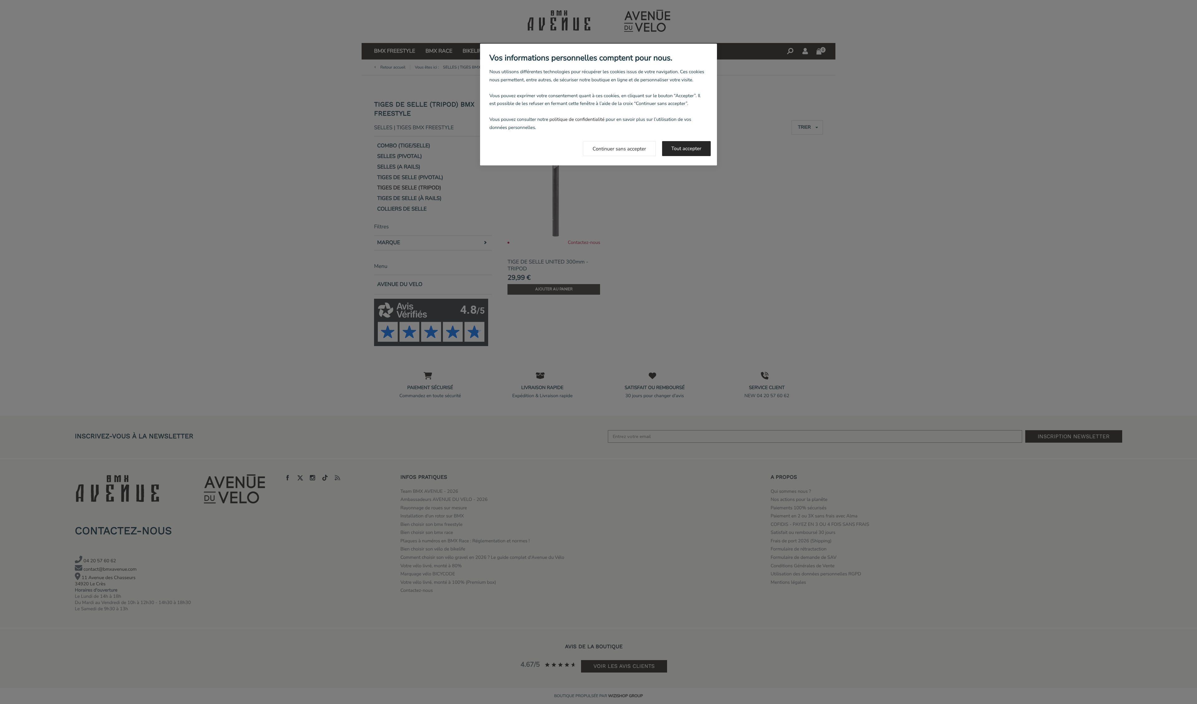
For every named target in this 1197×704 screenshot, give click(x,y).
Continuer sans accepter (619, 148)
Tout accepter (686, 148)
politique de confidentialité (576, 120)
